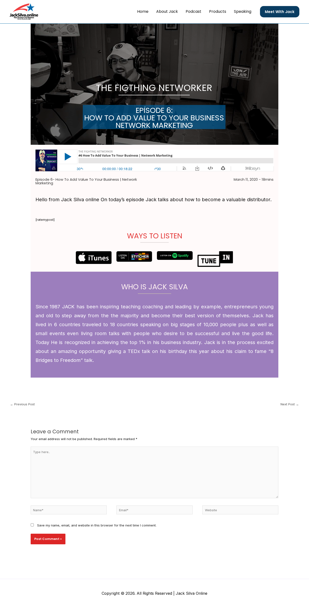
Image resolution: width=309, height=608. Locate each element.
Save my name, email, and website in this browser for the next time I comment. (96, 525)
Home (142, 11)
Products (217, 11)
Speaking (242, 11)
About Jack (167, 11)
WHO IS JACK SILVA (154, 287)
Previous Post (22, 404)
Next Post (290, 404)
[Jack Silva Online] (24, 11)
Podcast (193, 11)
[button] (279, 12)
